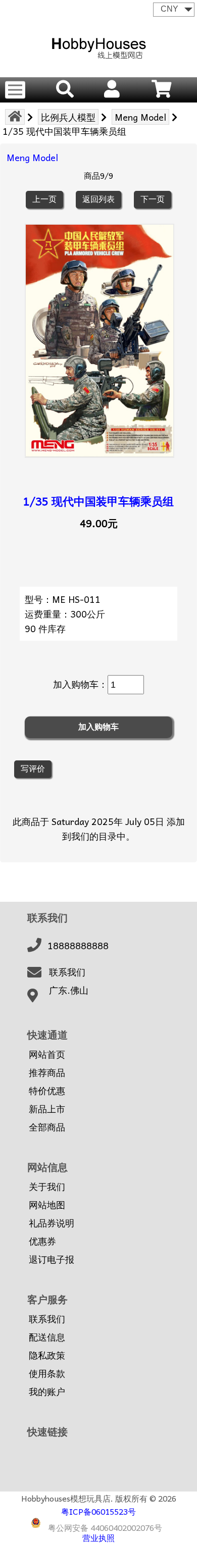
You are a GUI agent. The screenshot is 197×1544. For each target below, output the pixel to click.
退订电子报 (51, 1259)
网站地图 (47, 1204)
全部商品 (47, 1127)
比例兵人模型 (68, 117)
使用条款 (47, 1373)
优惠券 (42, 1241)
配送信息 (47, 1337)
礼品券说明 (51, 1222)
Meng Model (140, 117)
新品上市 (47, 1108)
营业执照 (98, 1537)
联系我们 (67, 972)
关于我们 (47, 1186)
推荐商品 (47, 1072)
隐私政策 (47, 1355)
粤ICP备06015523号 (98, 1511)
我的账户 (47, 1391)
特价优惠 (47, 1090)
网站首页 (47, 1054)
